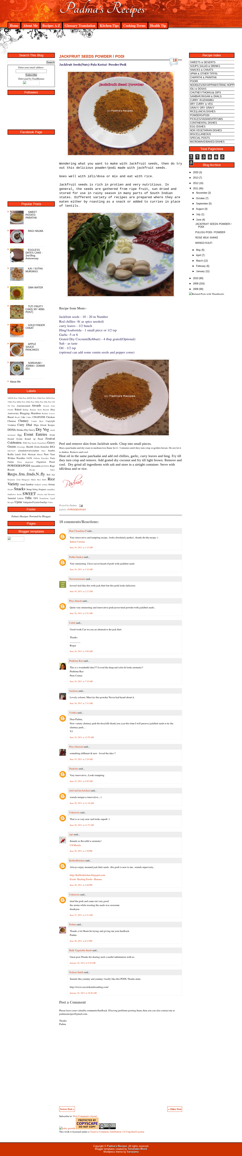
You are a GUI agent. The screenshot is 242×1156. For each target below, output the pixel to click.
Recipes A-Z (51, 25)
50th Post (47, 402)
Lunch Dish (20, 454)
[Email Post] (80, 505)
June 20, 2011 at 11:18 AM (82, 803)
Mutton (40, 454)
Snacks (19, 488)
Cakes (28, 417)
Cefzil (72, 622)
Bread (11, 417)
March (199, 260)
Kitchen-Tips (109, 25)
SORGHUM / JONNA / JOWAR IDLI (35, 366)
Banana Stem (36, 409)
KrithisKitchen (77, 860)
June (198, 219)
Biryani (46, 409)
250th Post (41, 398)
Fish (25, 442)
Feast (40, 438)
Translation (43, 498)
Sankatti (37, 484)
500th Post (39, 402)
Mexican (32, 454)
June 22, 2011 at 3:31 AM (81, 915)
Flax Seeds (32, 443)
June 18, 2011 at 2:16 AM (81, 569)
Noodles (20, 458)
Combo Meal (37, 421)
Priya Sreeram (76, 746)
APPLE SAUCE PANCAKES (32, 347)
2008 (195, 289)
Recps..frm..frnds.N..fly (26, 474)
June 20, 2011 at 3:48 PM (81, 884)
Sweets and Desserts (46, 494)
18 (175, 60)
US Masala (75, 845)
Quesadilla (35, 465)
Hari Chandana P (78, 531)
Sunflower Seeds (15, 494)
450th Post (30, 402)
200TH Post (31, 398)
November (201, 192)
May (198, 249)
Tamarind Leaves (16, 498)
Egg (20, 434)
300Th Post (50, 398)
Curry (20, 425)
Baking (25, 409)
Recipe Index (42, 469)
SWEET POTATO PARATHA (31, 215)
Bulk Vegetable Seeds (80, 950)
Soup (29, 489)
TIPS (35, 498)
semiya (44, 484)
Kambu (51, 450)
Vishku (73, 712)
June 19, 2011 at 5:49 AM (81, 781)
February (201, 266)
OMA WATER (35, 287)
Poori (52, 461)
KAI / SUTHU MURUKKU (34, 270)
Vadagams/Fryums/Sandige (35, 502)
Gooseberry (42, 443)
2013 (195, 177)
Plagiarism (41, 461)
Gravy (51, 442)
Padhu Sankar (76, 557)
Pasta (52, 458)
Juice (43, 450)
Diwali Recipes (47, 424)
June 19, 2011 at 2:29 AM (81, 759)
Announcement (23, 405)
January (200, 271)
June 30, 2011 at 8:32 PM (81, 940)
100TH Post (12, 398)
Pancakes (45, 458)
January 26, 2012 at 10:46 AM (83, 992)
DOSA (12, 430)
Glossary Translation (80, 25)
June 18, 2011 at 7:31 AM (81, 703)
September (202, 203)
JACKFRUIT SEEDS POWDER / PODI (91, 56)
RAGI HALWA (35, 231)
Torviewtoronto (77, 579)
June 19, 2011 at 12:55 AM (82, 737)
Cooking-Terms (134, 25)
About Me (30, 25)
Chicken (50, 417)
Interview (12, 450)
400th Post (21, 402)
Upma (18, 502)
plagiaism (29, 462)
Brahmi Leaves (48, 413)
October (200, 198)
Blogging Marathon (30, 413)
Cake (23, 416)
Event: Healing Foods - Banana (86, 879)
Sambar (29, 484)
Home (14, 25)
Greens (12, 446)
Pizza (19, 462)
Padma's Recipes (102, 8)
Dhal (29, 425)
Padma (72, 924)
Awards (36, 405)
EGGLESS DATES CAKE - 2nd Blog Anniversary (34, 254)
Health (29, 446)
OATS (29, 458)
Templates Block (137, 1148)
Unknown (74, 812)
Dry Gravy (29, 430)
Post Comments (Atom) (85, 1116)
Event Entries (35, 434)
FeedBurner (38, 78)
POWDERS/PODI (19, 465)
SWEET (29, 493)
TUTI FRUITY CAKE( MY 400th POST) (35, 309)
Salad (22, 484)
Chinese (12, 421)
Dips (36, 425)
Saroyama (133, 1151)
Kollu (11, 454)
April (198, 255)
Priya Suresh (75, 600)
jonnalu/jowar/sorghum (28, 450)
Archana (73, 691)
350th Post (12, 402)
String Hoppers (39, 489)
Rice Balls (42, 479)
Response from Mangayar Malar (22, 479)
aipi (71, 834)
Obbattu (36, 458)
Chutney (23, 421)
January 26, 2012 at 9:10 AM (82, 962)
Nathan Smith (76, 972)
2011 (195, 188)
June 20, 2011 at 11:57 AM (82, 825)
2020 (195, 172)
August (200, 208)
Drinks (20, 430)
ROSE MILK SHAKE (206, 237)
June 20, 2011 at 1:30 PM (81, 850)
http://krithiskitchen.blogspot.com (87, 875)
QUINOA (45, 466)
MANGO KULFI (203, 242)
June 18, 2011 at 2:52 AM (81, 613)
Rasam (11, 469)
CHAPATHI (39, 417)
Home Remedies (41, 446)
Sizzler (10, 489)
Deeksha (73, 768)
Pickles (11, 461)
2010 (195, 278)
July (198, 214)
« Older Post (174, 1109)
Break (17, 417)
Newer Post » (67, 1109)
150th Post (22, 398)
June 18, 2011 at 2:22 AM (81, 591)
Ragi (52, 465)
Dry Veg (42, 429)
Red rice (51, 474)
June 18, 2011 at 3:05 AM (81, 651)
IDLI (52, 446)
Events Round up (26, 438)
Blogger (46, 516)
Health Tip (158, 25)
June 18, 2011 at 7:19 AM (81, 681)
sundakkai (51, 489)
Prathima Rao (76, 660)
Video (50, 502)
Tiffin (28, 498)
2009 (195, 283)
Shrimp (51, 484)
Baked (18, 409)
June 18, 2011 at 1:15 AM (81, 547)
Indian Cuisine (77, 541)
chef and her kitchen (79, 790)
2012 (195, 183)
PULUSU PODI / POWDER (210, 232)
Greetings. (21, 447)
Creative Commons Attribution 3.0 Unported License (117, 1131)
